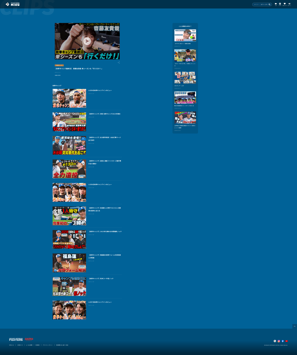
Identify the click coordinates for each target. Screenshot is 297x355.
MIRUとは (11, 345)
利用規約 (38, 345)
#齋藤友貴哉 (57, 75)
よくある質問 (29, 345)
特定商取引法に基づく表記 (62, 345)
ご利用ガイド (20, 345)
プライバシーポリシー (48, 345)
